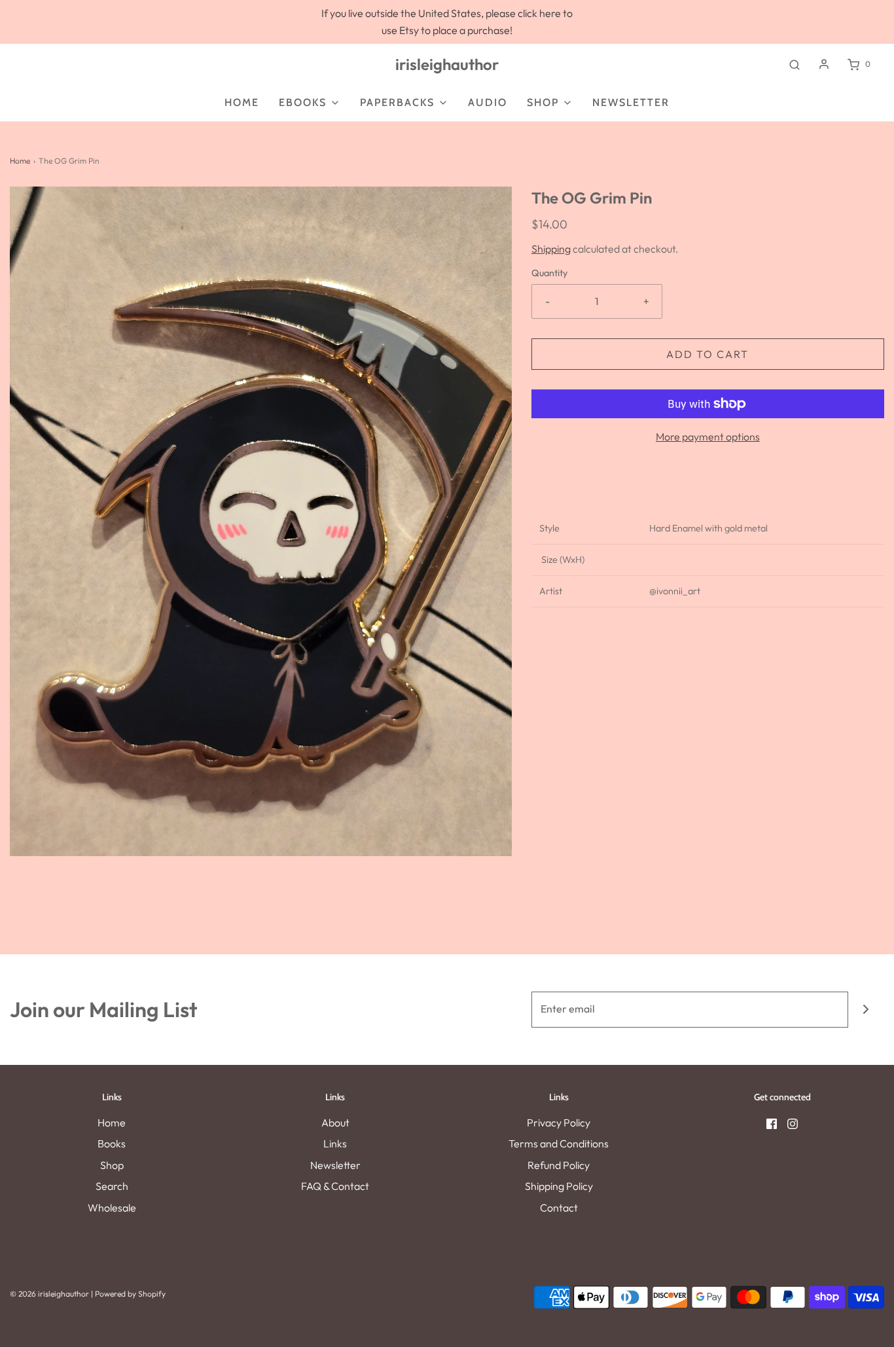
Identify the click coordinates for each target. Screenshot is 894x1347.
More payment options (708, 436)
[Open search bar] (794, 64)
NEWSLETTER (631, 102)
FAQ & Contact (335, 1186)
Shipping (551, 248)
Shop (112, 1165)
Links (335, 1143)
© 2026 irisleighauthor (49, 1294)
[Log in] (824, 64)
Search (112, 1186)
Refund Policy (558, 1165)
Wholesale (112, 1207)
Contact (559, 1207)
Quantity (549, 273)
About (335, 1122)
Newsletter (335, 1165)
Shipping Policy (559, 1186)
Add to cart (707, 354)
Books (112, 1143)
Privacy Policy (558, 1122)
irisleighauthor (447, 64)
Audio (487, 102)
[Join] (866, 1010)
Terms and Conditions (559, 1143)
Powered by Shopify (130, 1294)
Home (241, 102)
